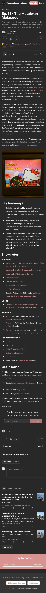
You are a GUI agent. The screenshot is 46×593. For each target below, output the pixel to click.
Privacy (21, 578)
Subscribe (33, 3)
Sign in (41, 3)
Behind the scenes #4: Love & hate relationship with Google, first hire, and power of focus (17, 497)
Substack (12, 588)
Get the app (33, 583)
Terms (27, 578)
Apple (22, 44)
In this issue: (6, 502)
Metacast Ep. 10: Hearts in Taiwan (19, 274)
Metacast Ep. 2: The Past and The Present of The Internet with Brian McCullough (25, 265)
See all (6, 547)
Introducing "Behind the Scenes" (16, 532)
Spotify (29, 44)
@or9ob (22, 389)
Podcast (5, 10)
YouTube (12, 46)
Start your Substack (17, 583)
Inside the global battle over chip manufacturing (23, 294)
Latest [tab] (10, 488)
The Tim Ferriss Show (14, 281)
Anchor (9, 316)
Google (4, 46)
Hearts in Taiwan (36, 90)
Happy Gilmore (25, 360)
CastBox (36, 44)
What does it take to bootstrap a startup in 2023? (17, 535)
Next (39, 446)
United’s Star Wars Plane (15, 349)
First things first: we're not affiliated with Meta (14, 514)
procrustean (7, 134)
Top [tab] (4, 488)
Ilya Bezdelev (11, 31)
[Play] (5, 54)
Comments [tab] (7, 461)
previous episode (33, 87)
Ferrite (8, 323)
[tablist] (11, 461)
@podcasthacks (25, 393)
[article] (23, 501)
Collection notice (37, 578)
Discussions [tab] (18, 488)
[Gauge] (41, 54)
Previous (8, 446)
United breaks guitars (14, 353)
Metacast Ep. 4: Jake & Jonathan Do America (23, 270)
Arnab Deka (27, 505)
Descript (9, 330)
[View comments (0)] (11, 38)
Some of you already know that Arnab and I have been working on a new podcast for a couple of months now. (18, 520)
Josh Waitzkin (14, 289)
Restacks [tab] (16, 461)
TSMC (8, 341)
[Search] (42, 488)
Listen (41, 33)
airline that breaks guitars (26, 145)
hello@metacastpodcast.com (22, 383)
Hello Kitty (10, 345)
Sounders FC (11, 356)
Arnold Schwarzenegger (18, 285)
